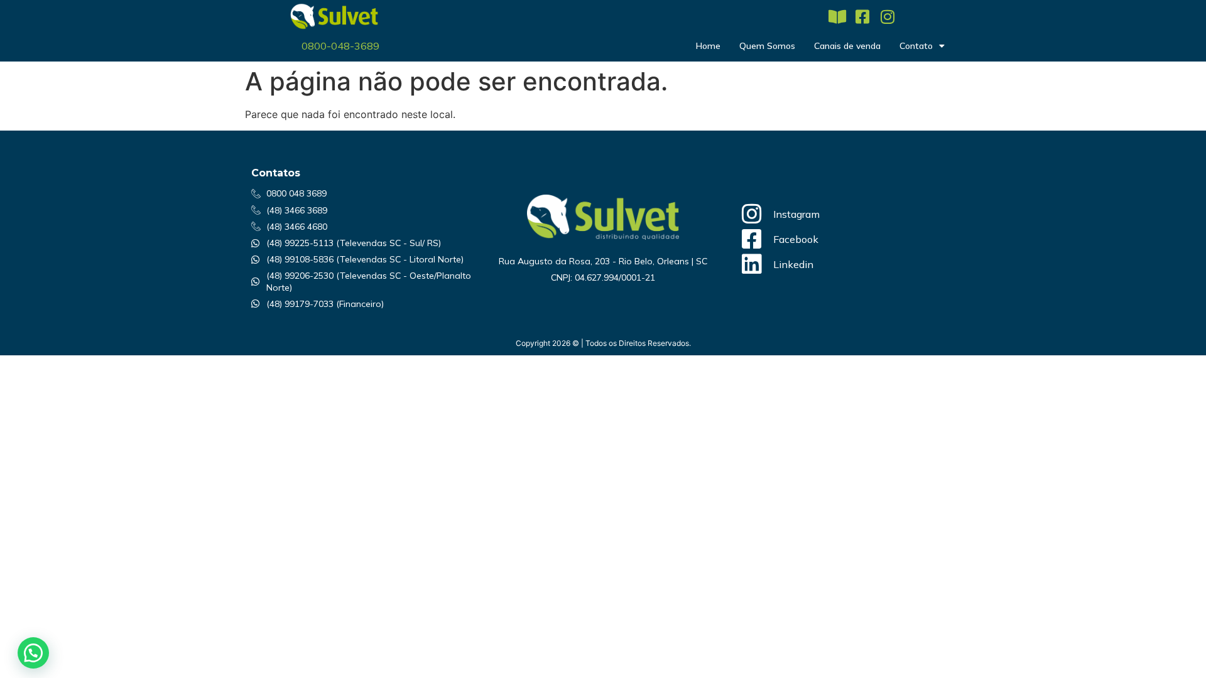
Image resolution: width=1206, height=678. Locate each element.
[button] (33, 653)
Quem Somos (767, 45)
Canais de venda (847, 45)
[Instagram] (887, 16)
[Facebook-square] (862, 16)
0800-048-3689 (340, 46)
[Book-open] (837, 16)
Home (708, 45)
